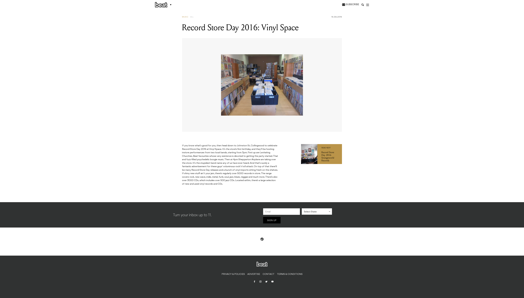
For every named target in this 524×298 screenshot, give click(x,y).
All (192, 17)
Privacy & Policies (233, 274)
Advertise (253, 274)
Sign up (271, 220)
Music (185, 17)
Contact (268, 274)
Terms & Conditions (290, 274)
